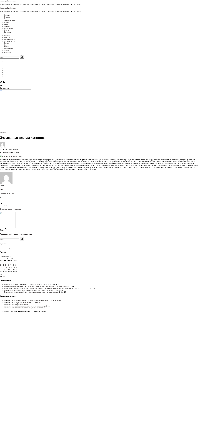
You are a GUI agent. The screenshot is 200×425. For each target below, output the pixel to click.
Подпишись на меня (7, 194)
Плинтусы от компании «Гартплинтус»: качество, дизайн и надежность (29, 290)
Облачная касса (22, 304)
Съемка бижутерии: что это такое (29, 302)
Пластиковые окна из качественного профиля (33, 306)
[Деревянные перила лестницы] (11, 156)
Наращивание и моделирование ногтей (31, 308)
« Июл (2, 276)
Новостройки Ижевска (8, 1)
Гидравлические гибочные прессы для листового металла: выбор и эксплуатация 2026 (35, 286)
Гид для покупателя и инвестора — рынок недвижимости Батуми (27, 284)
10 (1, 267)
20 (9, 269)
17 (1, 269)
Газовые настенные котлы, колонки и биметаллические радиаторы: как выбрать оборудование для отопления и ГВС (45, 288)
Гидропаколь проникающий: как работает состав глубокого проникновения (31, 292)
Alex (4, 148)
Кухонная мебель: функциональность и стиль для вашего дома (39, 300)
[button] (100, 82)
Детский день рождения (10, 209)
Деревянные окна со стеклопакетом (16, 234)
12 (6, 267)
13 (9, 267)
